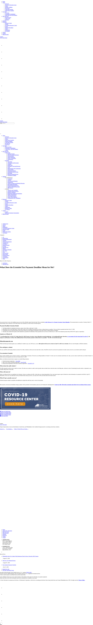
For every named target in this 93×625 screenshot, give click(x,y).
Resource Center (8, 23)
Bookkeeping (10, 182)
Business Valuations (12, 192)
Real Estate (10, 173)
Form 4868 (18, 361)
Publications (7, 30)
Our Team (7, 12)
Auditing (9, 179)
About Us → (2, 429)
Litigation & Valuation (7, 249)
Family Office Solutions (12, 197)
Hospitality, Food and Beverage (14, 166)
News (4, 251)
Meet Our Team (8, 147)
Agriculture (10, 161)
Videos (6, 28)
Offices (6, 6)
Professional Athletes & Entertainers (15, 193)
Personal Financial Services (13, 185)
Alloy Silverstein (3, 424)
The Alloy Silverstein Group (10, 4)
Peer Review (7, 143)
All (3, 237)
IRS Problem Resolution (12, 184)
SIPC (31, 572)
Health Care (10, 165)
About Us (7, 3)
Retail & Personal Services (13, 174)
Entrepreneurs (10, 159)
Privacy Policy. (82, 580)
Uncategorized (5, 257)
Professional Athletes (12, 170)
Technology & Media (12, 175)
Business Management (7, 239)
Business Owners (11, 153)
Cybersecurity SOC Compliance (14, 198)
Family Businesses (11, 157)
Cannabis (9, 164)
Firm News (7, 8)
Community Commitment (10, 14)
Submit (2, 526)
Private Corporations (12, 158)
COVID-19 (5, 244)
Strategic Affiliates (8, 7)
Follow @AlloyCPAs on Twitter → (21, 429)
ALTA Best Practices (12, 195)
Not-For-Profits (11, 156)
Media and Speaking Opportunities (12, 212)
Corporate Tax (5, 242)
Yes (3, 492)
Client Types (7, 18)
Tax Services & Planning (13, 181)
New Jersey (5, 250)
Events (6, 26)
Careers (1, 36)
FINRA (27, 572)
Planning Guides (8, 208)
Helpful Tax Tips (6, 569)
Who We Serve (8, 17)
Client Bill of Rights (9, 9)
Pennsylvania (5, 254)
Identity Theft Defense (12, 194)
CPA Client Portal (3, 37)
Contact (6, 211)
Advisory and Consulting (13, 190)
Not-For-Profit (10, 169)
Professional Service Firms (13, 172)
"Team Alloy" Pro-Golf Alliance (11, 149)
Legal (9, 167)
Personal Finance (6, 255)
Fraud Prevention (6, 245)
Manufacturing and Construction (14, 168)
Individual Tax (5, 247)
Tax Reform (5, 256)
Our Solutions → (9, 429)
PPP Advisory (10, 187)
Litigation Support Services (13, 191)
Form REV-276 (31, 363)
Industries (7, 19)
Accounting (10, 178)
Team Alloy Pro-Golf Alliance (11, 15)
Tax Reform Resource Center (11, 25)
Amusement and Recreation (13, 162)
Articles (6, 24)
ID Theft (4, 246)
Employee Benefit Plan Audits (14, 186)
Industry (4, 248)
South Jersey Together (9, 10)
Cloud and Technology (7, 241)
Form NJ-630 (23, 362)
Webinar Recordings (9, 27)
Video (4, 258)
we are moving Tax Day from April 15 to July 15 (77, 336)
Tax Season (7, 31)
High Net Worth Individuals (13, 154)
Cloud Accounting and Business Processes (16, 183)
